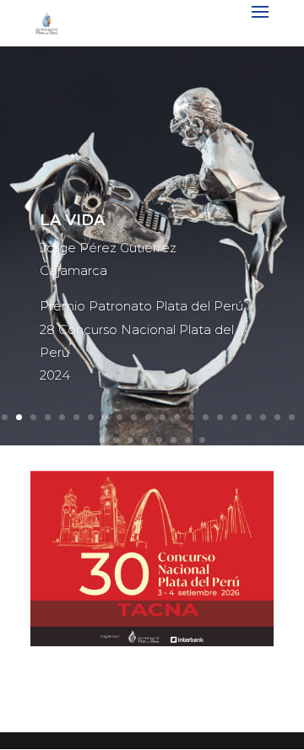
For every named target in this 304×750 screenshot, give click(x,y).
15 (206, 417)
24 (130, 440)
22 (102, 440)
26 (159, 440)
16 (220, 417)
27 (173, 440)
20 (277, 417)
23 (116, 440)
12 (163, 417)
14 (191, 417)
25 (145, 440)
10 (134, 417)
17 (234, 417)
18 (249, 417)
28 (188, 440)
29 (202, 440)
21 (292, 417)
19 (263, 417)
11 (148, 417)
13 (177, 417)
